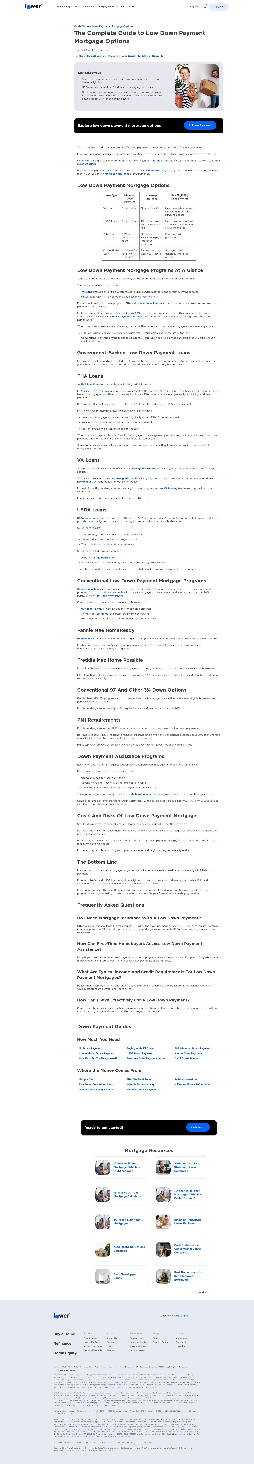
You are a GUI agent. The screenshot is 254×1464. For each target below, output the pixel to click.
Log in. (184, 1316)
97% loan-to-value (92, 609)
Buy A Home (90, 1338)
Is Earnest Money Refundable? (192, 1084)
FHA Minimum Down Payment (192, 1048)
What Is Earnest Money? (141, 1084)
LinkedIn (180, 1346)
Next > (202, 1292)
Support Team (160, 1342)
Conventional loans (89, 589)
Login (193, 7)
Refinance (88, 7)
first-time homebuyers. (109, 596)
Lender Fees (118, 1367)
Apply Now (219, 7)
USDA (85, 297)
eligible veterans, (145, 468)
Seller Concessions (185, 1079)
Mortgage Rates (107, 7)
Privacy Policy (73, 1367)
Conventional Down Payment (97, 1053)
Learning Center (138, 1342)
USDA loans (84, 518)
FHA (128, 303)
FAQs (155, 1338)
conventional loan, (154, 170)
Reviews (111, 1350)
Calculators (136, 1338)
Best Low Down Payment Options (147, 1058)
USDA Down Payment (140, 1053)
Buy (77, 7)
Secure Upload (138, 1350)
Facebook (181, 1342)
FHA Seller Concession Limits (97, 1084)
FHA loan (86, 384)
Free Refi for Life (93, 1350)
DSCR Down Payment (187, 1058)
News (110, 1346)
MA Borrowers (181, 1367)
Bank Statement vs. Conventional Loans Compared (187, 1249)
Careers (111, 1342)
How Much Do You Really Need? (98, 1058)
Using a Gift (86, 1079)
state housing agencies (142, 794)
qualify (100, 394)
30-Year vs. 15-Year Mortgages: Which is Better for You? (188, 1195)
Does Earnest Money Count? (96, 1089)
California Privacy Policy (90, 1367)
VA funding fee (173, 488)
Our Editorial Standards (150, 56)
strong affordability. (128, 478)
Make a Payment (138, 1346)
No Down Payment (90, 1048)
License (57, 1367)
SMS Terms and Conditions (147, 1367)
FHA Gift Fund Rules (139, 1079)
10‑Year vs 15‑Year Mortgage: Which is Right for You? (127, 1167)
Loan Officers (127, 7)
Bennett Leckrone (97, 56)
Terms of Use (106, 1367)
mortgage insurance (117, 174)
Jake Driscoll (129, 56)
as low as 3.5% (131, 313)
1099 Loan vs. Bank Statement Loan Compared (187, 1167)
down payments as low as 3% (130, 316)
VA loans (86, 292)
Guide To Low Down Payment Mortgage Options (103, 26)
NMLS (63, 1367)
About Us (112, 1338)
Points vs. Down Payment (142, 1089)
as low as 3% (160, 161)
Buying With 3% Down (140, 1048)
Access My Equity (93, 1346)
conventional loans (148, 303)
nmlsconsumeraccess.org (177, 1411)
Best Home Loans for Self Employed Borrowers (188, 1276)
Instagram (181, 1338)
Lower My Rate (92, 1342)
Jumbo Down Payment (188, 1053)
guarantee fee (106, 558)
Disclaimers (129, 1367)
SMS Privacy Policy (166, 1367)
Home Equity (63, 7)
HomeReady (84, 639)
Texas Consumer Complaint (65, 1371)
